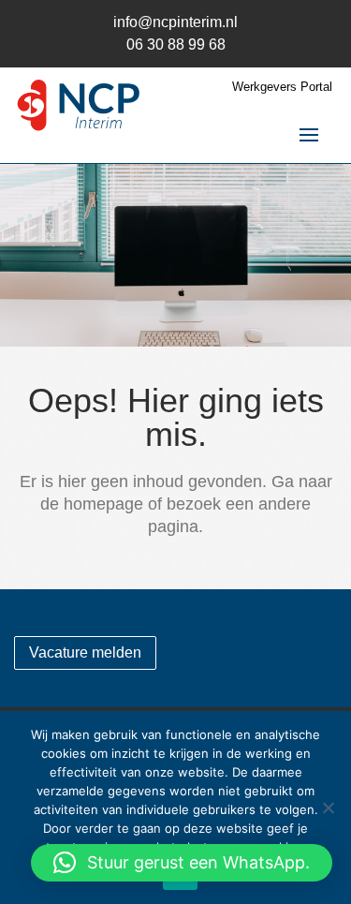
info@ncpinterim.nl (175, 22)
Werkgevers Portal (282, 87)
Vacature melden (85, 652)
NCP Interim (79, 107)
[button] (181, 863)
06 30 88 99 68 (176, 44)
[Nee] (327, 807)
